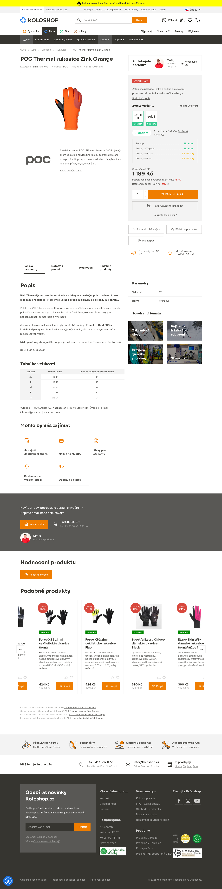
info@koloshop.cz (146, 762)
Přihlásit (82, 826)
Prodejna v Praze (146, 837)
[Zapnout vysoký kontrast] (8, 881)
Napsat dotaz (36, 524)
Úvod (23, 49)
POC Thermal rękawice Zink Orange (82, 711)
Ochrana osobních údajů (33, 879)
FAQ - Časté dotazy (148, 803)
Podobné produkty (106, 267)
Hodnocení (86, 267)
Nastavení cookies (100, 879)
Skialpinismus (42, 39)
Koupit (193, 267)
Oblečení (104, 39)
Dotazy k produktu (57, 267)
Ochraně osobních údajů (46, 841)
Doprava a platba (146, 814)
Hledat (139, 20)
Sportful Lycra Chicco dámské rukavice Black (133, 643)
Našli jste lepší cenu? (165, 214)
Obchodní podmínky (148, 809)
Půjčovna (193, 31)
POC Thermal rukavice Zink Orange (159, 265)
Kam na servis (136, 39)
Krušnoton (106, 827)
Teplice (187, 766)
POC (65, 66)
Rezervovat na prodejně (168, 205)
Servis (99, 9)
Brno (195, 766)
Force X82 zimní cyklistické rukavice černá (39, 643)
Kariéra (104, 809)
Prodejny (88, 9)
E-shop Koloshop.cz (32, 9)
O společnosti (108, 803)
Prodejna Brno (145, 848)
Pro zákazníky (131, 9)
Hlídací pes (148, 240)
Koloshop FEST (109, 832)
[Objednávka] (197, 20)
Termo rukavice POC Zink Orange (80, 707)
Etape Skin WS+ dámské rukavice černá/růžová (176, 643)
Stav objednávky (113, 9)
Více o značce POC (71, 170)
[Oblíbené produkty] (190, 20)
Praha (178, 766)
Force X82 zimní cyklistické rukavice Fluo (86, 643)
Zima (33, 49)
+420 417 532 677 (70, 521)
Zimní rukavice (40, 66)
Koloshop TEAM (110, 837)
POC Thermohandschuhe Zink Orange (87, 714)
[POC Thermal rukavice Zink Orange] (68, 108)
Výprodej (146, 31)
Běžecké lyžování (63, 39)
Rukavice (61, 49)
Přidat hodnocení (38, 574)
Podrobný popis (141, 98)
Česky (193, 9)
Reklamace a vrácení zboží (153, 819)
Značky (179, 31)
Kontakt (162, 9)
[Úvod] (39, 20)
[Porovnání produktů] (182, 20)
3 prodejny (183, 762)
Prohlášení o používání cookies (68, 879)
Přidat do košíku (175, 194)
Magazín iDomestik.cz (56, 9)
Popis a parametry (30, 267)
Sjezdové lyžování (86, 39)
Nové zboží (163, 31)
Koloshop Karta (148, 9)
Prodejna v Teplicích (148, 843)
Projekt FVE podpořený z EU (154, 853)
